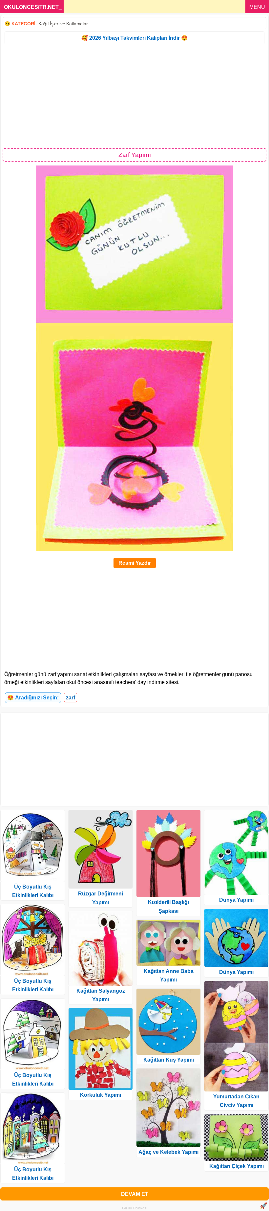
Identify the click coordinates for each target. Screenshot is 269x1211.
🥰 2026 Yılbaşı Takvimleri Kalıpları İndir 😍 (134, 38)
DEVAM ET (134, 1194)
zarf (70, 697)
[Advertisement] (134, 96)
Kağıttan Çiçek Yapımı (236, 1166)
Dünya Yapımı (236, 900)
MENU (257, 7)
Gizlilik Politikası (134, 1208)
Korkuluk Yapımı (100, 1095)
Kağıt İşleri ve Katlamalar (63, 23)
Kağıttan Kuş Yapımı (168, 1060)
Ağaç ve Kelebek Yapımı (168, 1152)
